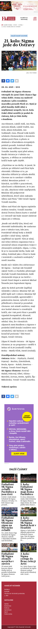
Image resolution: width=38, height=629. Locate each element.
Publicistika (8, 614)
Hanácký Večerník (8, 18)
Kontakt (6, 591)
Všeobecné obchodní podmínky (14, 593)
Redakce (7, 589)
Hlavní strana (8, 25)
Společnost (7, 610)
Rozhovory (7, 606)
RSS (7, 595)
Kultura (6, 608)
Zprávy (6, 604)
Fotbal (21, 25)
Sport (15, 25)
